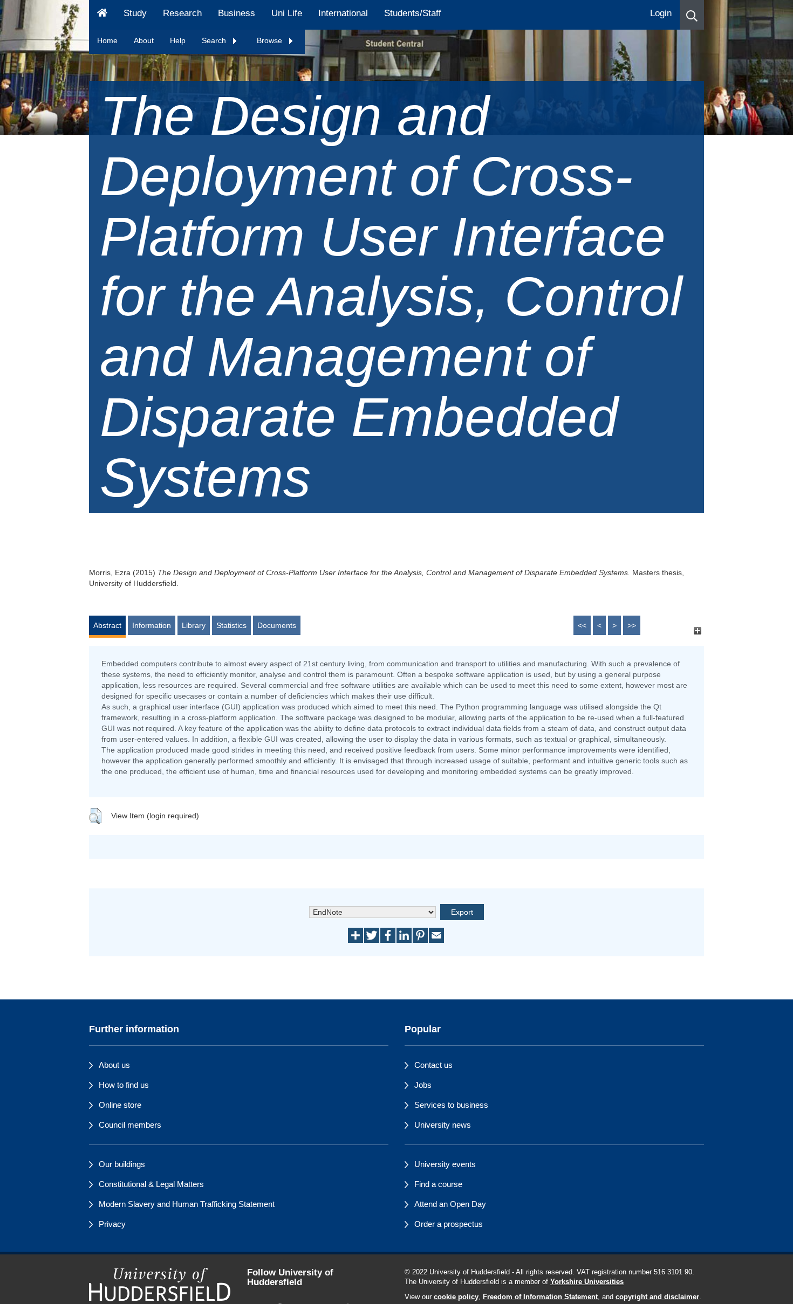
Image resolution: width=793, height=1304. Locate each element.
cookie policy (456, 1297)
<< (582, 625)
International (343, 13)
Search (215, 40)
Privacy (112, 1224)
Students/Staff (412, 13)
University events (445, 1164)
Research (182, 13)
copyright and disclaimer (657, 1297)
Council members (130, 1124)
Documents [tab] (276, 625)
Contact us (433, 1065)
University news (442, 1124)
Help (178, 40)
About (144, 40)
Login (661, 13)
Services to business (451, 1104)
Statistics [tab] (231, 625)
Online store (120, 1104)
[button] (692, 15)
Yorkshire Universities (587, 1282)
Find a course (438, 1184)
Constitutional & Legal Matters (151, 1184)
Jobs (423, 1084)
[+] (697, 630)
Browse (270, 40)
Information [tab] (151, 625)
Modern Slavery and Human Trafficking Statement (187, 1204)
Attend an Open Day (450, 1204)
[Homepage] (102, 15)
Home (107, 40)
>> (631, 625)
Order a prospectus (448, 1224)
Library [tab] (194, 625)
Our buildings (122, 1164)
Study (135, 13)
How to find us (124, 1084)
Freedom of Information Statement (540, 1297)
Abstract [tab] (107, 625)
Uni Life (286, 13)
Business (236, 13)
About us (114, 1065)
